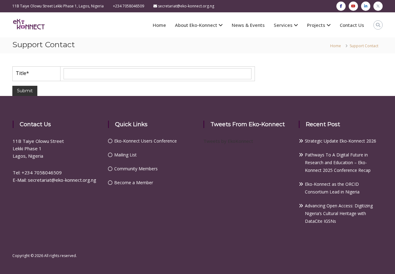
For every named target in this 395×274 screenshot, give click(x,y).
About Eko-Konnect (196, 25)
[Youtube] (353, 6)
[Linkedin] (365, 6)
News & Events (248, 25)
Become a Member (133, 182)
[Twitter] (378, 6)
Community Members (136, 169)
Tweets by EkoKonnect (228, 141)
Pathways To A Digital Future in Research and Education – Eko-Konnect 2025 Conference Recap (338, 162)
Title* (22, 73)
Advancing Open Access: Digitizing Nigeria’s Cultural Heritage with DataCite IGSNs (339, 213)
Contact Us (352, 25)
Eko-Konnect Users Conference (145, 141)
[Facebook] (341, 6)
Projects (316, 25)
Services (283, 25)
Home (159, 25)
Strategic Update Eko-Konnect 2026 (340, 141)
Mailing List (125, 155)
